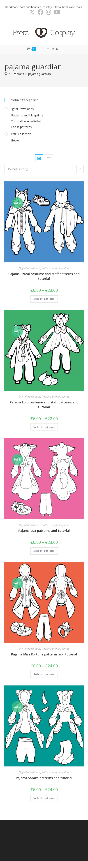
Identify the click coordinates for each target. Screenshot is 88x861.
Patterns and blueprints (27, 115)
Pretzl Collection (20, 134)
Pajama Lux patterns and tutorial (44, 530)
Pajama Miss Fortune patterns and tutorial (44, 654)
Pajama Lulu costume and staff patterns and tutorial (44, 404)
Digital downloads (21, 109)
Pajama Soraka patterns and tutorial (44, 778)
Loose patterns (21, 127)
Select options (44, 299)
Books (15, 140)
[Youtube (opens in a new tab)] (56, 12)
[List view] (49, 158)
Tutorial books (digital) (26, 121)
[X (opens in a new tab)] (32, 12)
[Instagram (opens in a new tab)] (48, 12)
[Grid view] (39, 158)
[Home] (6, 74)
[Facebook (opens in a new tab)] (40, 12)
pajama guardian (39, 74)
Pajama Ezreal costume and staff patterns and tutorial (44, 276)
